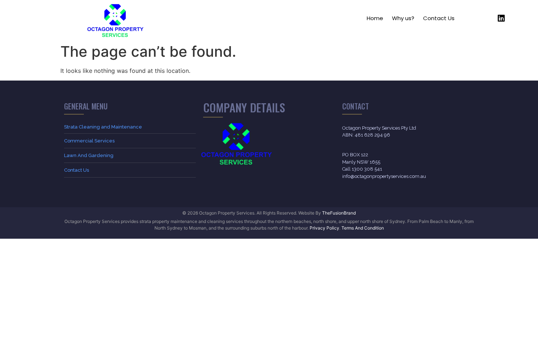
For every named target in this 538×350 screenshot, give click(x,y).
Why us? (403, 18)
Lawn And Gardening (88, 155)
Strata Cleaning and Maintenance (103, 127)
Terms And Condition (362, 228)
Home (375, 18)
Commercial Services (89, 141)
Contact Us (439, 18)
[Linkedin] (501, 18)
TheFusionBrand (339, 213)
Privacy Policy (324, 228)
